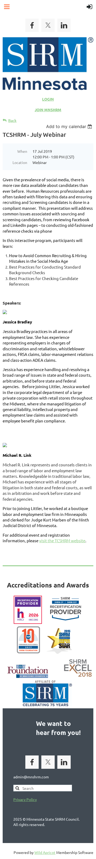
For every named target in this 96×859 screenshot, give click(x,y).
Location (20, 162)
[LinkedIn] (64, 25)
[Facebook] (32, 25)
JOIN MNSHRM (48, 109)
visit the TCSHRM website (62, 540)
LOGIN (48, 99)
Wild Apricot (44, 852)
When (22, 151)
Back (12, 120)
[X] (48, 25)
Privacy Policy (25, 799)
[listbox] (69, 126)
